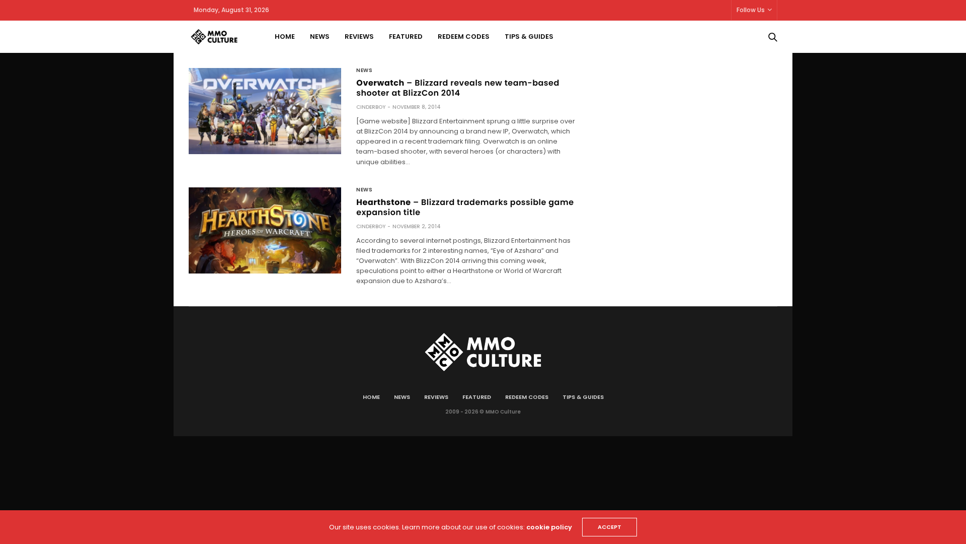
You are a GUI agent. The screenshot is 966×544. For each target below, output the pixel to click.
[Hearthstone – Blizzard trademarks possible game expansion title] (265, 230)
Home (285, 36)
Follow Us (751, 10)
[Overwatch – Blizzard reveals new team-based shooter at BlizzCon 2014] (265, 111)
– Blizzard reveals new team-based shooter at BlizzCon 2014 (457, 88)
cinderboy (370, 107)
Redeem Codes (464, 36)
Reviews (359, 36)
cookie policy (549, 527)
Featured (406, 36)
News (320, 36)
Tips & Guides (529, 36)
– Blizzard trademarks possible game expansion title (465, 207)
